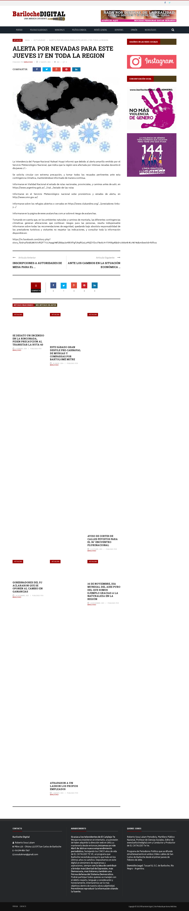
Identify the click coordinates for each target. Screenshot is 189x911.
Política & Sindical (79, 29)
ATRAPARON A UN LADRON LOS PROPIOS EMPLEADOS (64, 786)
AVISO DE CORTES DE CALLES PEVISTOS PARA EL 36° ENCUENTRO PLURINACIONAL (102, 540)
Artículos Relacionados (23, 305)
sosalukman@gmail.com (26, 854)
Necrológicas (150, 29)
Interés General (100, 29)
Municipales (60, 29)
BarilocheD (28, 62)
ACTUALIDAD (17, 40)
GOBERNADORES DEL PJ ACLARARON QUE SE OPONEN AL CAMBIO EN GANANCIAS (28, 587)
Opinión (134, 29)
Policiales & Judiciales (38, 29)
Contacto (23, 906)
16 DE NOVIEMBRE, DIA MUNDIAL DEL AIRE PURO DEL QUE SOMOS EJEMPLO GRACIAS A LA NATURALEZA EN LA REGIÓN (103, 591)
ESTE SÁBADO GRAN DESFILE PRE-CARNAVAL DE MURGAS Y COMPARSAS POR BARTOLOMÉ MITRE (65, 353)
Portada (19, 29)
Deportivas (119, 29)
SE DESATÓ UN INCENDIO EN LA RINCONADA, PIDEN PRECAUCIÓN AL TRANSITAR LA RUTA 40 (28, 340)
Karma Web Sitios (171, 906)
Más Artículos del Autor (46, 305)
